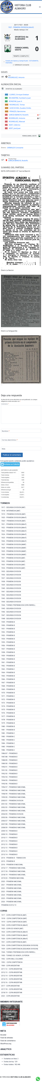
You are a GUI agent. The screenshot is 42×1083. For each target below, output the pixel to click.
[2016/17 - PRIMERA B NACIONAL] (21, 868)
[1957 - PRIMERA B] (21, 649)
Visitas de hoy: (9, 1062)
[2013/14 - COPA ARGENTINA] (21, 975)
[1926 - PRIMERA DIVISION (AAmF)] (21, 541)
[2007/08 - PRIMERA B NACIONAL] (21, 824)
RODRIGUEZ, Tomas (17, 105)
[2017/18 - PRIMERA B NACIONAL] (21, 871)
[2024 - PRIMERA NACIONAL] (21, 895)
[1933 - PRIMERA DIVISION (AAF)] (21, 564)
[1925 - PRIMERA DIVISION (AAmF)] (21, 537)
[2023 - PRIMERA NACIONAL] (21, 891)
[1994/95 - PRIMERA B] (21, 780)
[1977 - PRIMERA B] (21, 716)
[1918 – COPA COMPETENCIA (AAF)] (21, 918)
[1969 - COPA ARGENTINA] (21, 965)
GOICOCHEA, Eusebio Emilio (20, 108)
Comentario (5, 404)
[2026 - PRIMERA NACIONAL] (21, 901)
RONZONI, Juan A (15, 101)
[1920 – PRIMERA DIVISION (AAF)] (21, 521)
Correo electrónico (10, 440)
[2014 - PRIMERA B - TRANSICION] (21, 858)
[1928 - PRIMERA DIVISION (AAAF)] (21, 548)
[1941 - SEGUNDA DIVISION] (21, 591)
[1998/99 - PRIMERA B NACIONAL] (21, 794)
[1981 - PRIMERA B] (21, 729)
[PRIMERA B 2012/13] (21, 905)
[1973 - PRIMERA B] (21, 703)
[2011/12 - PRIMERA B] (21, 841)
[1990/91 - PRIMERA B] (21, 767)
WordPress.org (5, 1044)
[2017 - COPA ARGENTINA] (21, 986)
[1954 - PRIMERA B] (21, 639)
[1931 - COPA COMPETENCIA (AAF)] (21, 942)
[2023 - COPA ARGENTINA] (21, 996)
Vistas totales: (9, 1064)
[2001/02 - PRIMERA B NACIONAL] (21, 804)
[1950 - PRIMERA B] (21, 625)
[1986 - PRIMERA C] (21, 750)
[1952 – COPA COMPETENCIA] (21, 962)
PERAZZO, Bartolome (17, 111)
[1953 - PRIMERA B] (21, 635)
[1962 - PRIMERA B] (21, 665)
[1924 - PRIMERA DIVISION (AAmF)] (21, 534)
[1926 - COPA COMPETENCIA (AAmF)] (21, 938)
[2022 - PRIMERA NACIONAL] (21, 888)
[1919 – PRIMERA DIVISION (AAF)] (21, 514)
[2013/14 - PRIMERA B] (21, 854)
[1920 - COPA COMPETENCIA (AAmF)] (21, 925)
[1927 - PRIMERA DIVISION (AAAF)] (21, 544)
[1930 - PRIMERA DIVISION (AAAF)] (21, 554)
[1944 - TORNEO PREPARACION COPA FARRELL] (21, 605)
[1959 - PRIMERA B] (21, 655)
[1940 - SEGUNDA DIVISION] (21, 588)
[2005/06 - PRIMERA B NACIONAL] (21, 817)
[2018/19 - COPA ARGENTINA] (21, 992)
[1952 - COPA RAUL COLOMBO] (21, 959)
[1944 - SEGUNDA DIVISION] (21, 601)
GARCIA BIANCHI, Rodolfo (19, 115)
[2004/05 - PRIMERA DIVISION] (21, 814)
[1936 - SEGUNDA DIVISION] (21, 574)
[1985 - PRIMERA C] (21, 746)
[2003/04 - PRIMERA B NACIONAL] (21, 810)
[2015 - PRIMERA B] (21, 861)
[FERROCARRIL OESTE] (21, 48)
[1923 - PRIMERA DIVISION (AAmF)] (21, 531)
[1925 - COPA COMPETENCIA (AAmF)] (21, 935)
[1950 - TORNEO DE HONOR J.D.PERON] (21, 955)
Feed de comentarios (8, 1041)
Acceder (3, 1035)
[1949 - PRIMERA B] (21, 622)
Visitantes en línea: (11, 1059)
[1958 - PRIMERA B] (21, 652)
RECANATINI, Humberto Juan (20, 98)
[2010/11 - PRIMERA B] (21, 837)
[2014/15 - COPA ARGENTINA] (21, 979)
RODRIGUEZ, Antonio (16, 77)
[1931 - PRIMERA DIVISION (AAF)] (21, 558)
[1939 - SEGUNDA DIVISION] (21, 585)
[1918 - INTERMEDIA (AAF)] (21, 510)
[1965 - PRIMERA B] (21, 676)
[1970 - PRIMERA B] (21, 692)
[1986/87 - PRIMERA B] (21, 753)
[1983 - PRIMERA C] (21, 736)
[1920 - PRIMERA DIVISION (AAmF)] (21, 517)
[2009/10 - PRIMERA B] (21, 831)
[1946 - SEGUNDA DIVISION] (21, 612)
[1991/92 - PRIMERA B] (21, 770)
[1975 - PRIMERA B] (21, 709)
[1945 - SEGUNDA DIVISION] (21, 608)
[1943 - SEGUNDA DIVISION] (21, 598)
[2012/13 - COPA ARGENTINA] (21, 972)
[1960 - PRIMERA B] (21, 659)
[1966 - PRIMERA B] (21, 679)
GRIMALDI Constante (15, 148)
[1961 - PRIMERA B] (21, 662)
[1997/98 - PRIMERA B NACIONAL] (21, 790)
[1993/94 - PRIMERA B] (21, 777)
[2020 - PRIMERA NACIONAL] (21, 881)
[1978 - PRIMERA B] (21, 719)
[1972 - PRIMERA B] (21, 699)
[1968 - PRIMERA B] (21, 686)
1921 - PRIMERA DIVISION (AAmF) (21, 27)
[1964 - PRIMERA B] (21, 672)
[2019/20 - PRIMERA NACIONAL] (21, 878)
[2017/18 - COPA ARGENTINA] (21, 989)
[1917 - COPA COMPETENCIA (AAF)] (21, 915)
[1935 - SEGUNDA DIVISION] (21, 571)
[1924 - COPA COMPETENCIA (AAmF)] (21, 932)
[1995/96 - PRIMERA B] (21, 783)
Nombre (6, 431)
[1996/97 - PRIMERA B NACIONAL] (21, 787)
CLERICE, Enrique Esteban (19, 94)
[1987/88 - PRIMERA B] (21, 756)
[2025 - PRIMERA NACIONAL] (21, 898)
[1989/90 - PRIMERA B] (21, 763)
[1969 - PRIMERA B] (21, 689)
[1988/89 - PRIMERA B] (21, 760)
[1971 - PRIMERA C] (21, 696)
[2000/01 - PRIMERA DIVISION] (21, 800)
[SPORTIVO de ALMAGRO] (21, 37)
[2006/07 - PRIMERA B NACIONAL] (21, 820)
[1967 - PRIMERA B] (21, 682)
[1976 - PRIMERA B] (21, 713)
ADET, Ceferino (14, 125)
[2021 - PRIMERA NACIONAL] (21, 885)
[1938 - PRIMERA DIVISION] (21, 581)
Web (3, 449)
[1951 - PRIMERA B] (21, 628)
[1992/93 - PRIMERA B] (21, 773)
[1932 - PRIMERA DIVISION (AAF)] (21, 561)
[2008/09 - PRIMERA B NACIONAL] (21, 827)
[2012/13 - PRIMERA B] (21, 844)
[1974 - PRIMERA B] (21, 706)
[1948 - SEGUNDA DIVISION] (21, 618)
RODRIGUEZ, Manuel (17, 121)
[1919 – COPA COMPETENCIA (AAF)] (21, 921)
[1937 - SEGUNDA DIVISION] (21, 578)
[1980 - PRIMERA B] (21, 726)
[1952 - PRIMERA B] (21, 632)
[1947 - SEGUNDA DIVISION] (21, 615)
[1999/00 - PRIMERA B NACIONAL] (21, 797)
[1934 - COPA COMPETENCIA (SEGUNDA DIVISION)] (21, 945)
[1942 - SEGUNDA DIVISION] (21, 595)
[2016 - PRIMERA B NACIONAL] (21, 864)
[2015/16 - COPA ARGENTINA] (21, 982)
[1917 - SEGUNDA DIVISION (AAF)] (21, 507)
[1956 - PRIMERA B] (21, 645)
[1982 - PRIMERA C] (21, 733)
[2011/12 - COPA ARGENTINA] (21, 969)
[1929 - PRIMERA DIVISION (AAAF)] (21, 551)
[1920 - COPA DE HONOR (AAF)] (21, 928)
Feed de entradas (6, 1038)
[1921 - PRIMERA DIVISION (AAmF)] (21, 524)
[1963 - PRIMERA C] (21, 669)
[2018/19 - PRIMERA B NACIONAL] (21, 874)
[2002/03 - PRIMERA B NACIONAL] (21, 807)
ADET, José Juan (15, 128)
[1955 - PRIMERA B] (21, 642)
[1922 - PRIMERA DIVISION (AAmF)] (21, 527)
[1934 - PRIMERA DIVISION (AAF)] (21, 568)
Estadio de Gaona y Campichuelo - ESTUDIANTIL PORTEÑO (22, 62)
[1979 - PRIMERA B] (21, 723)
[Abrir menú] (40, 6)
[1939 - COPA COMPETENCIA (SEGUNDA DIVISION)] (21, 948)
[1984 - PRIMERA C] (21, 743)
